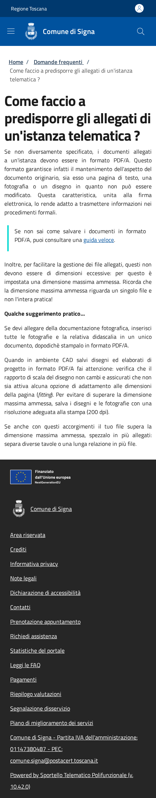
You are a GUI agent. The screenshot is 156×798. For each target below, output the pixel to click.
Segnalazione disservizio (40, 708)
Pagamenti (23, 679)
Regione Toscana (29, 8)
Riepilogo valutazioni (35, 694)
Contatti (20, 607)
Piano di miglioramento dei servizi (51, 722)
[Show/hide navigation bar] (10, 31)
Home (16, 61)
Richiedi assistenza (33, 636)
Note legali (23, 578)
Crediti (18, 549)
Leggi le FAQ (25, 665)
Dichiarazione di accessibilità (45, 592)
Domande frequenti (59, 61)
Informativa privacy (34, 563)
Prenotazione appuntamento (45, 621)
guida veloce (98, 239)
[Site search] (140, 31)
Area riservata (27, 534)
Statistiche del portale (37, 650)
